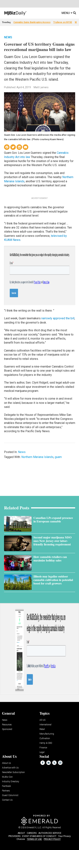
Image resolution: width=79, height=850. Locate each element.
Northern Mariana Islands (37, 457)
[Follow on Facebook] (42, 763)
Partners (6, 791)
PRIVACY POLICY (52, 839)
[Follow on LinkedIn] (48, 763)
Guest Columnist (10, 795)
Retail (42, 729)
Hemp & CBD (46, 743)
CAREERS (32, 833)
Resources (7, 724)
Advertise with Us (10, 768)
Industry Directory (10, 781)
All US (42, 720)
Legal (42, 752)
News (8, 37)
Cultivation (45, 738)
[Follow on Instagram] (60, 763)
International (45, 724)
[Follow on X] (54, 763)
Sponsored (7, 729)
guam (58, 457)
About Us (6, 763)
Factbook (6, 786)
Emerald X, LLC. (34, 827)
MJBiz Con (7, 777)
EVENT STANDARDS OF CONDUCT (39, 836)
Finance (43, 748)
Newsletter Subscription (13, 772)
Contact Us (7, 800)
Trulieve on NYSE (62, 22)
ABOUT (21, 833)
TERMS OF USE (34, 839)
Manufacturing (47, 734)
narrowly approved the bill (57, 318)
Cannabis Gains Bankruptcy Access (32, 22)
